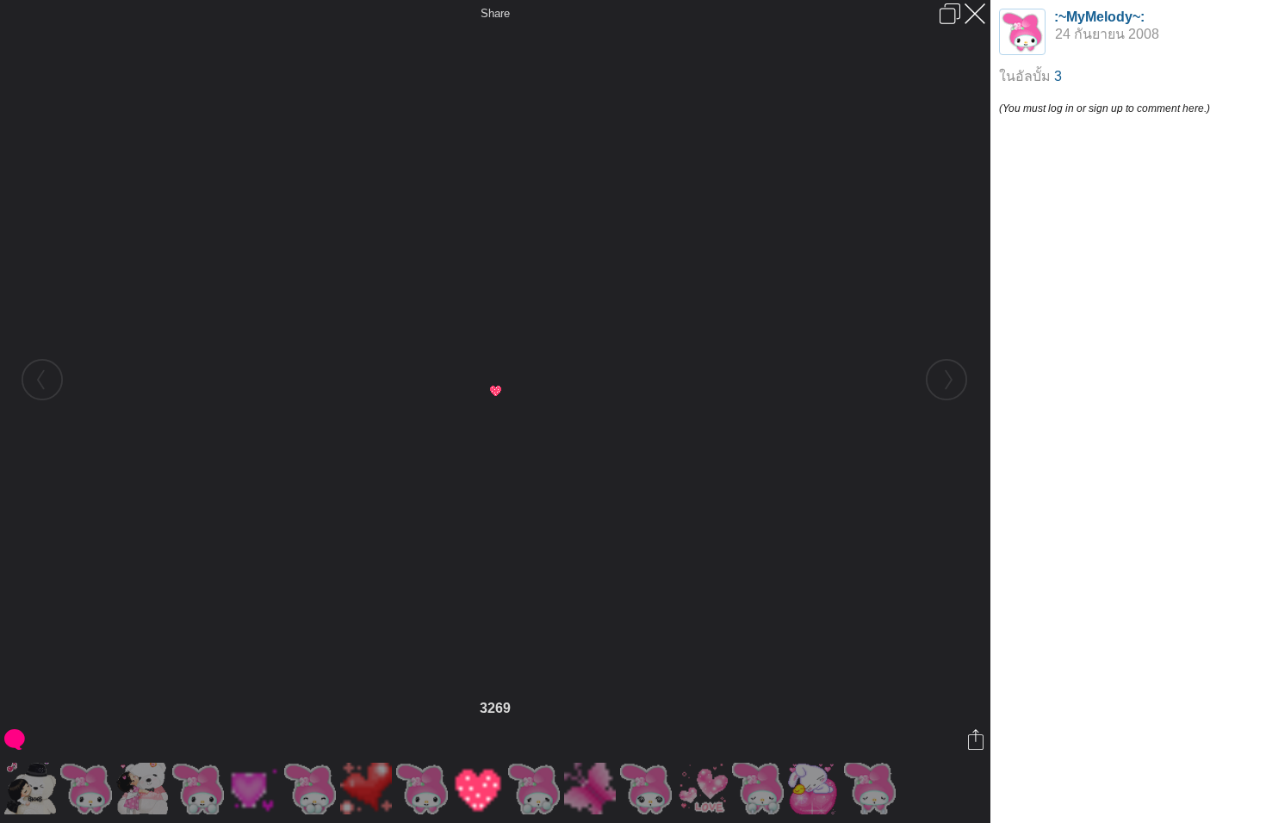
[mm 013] (424, 788)
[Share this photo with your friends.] (977, 739)
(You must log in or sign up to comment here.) (1104, 108)
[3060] (256, 788)
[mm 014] (536, 788)
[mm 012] (312, 788)
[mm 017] (872, 788)
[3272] (592, 788)
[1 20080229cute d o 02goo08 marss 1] (32, 788)
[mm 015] (648, 788)
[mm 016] (760, 788)
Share (495, 13)
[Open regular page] (950, 13)
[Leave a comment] (16, 739)
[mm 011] (200, 788)
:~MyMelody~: (1099, 16)
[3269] (480, 788)
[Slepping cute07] (816, 788)
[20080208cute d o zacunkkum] (144, 788)
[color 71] (704, 788)
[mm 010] (88, 788)
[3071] (368, 788)
